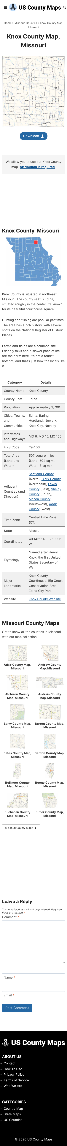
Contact (9, 1063)
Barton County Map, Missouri (49, 725)
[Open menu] (5, 7)
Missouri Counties (26, 23)
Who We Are (13, 1086)
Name (9, 977)
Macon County (39, 499)
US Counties (13, 1120)
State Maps (12, 1114)
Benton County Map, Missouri (50, 755)
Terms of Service (16, 1080)
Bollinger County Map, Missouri (17, 784)
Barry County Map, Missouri (17, 725)
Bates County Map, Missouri (17, 755)
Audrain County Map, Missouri (49, 696)
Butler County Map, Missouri (50, 814)
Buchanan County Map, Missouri (17, 814)
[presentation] (17, 653)
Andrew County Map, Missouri (49, 666)
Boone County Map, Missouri (49, 784)
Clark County (51, 479)
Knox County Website (45, 599)
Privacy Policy (14, 1074)
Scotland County (41, 474)
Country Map (13, 1108)
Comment (10, 917)
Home (8, 23)
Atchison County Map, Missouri (17, 696)
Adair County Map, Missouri (17, 666)
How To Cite (13, 1069)
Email (9, 995)
